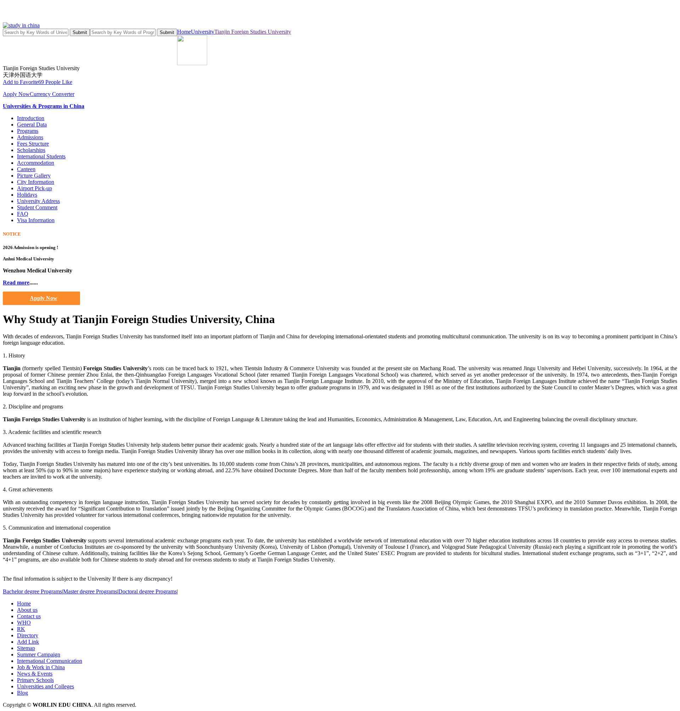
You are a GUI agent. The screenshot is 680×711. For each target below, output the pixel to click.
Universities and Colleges (45, 686)
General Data (32, 125)
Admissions (30, 137)
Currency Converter (52, 94)
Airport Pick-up (34, 188)
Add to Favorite (20, 82)
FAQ (22, 214)
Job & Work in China (41, 667)
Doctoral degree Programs (147, 591)
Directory (27, 635)
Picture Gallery (34, 176)
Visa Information (36, 220)
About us (27, 610)
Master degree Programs (90, 591)
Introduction (30, 118)
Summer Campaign (38, 654)
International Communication (49, 661)
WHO (24, 623)
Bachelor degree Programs (32, 591)
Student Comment (37, 207)
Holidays (27, 195)
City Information (35, 182)
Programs (27, 131)
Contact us (29, 616)
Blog (22, 693)
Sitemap (26, 648)
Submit (80, 32)
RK (21, 629)
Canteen (26, 169)
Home (184, 32)
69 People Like (55, 82)
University (202, 32)
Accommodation (35, 163)
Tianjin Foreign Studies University (252, 32)
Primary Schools (35, 680)
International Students (41, 156)
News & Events (34, 674)
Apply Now (16, 94)
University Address (38, 201)
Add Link (28, 642)
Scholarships (31, 150)
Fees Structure (33, 144)
